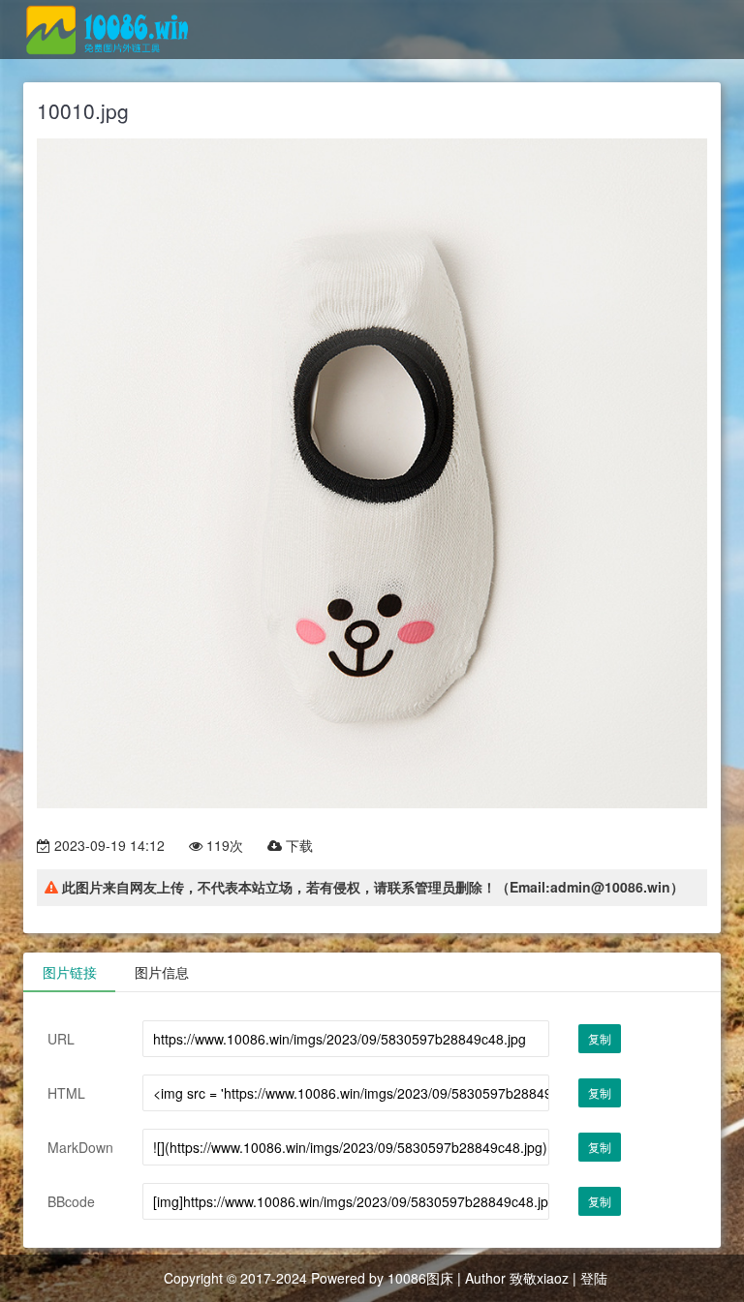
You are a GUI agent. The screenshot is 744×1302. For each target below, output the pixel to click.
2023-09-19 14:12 (107, 845)
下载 (297, 845)
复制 (599, 1038)
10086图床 (420, 1277)
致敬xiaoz (539, 1277)
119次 (222, 845)
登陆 (593, 1277)
